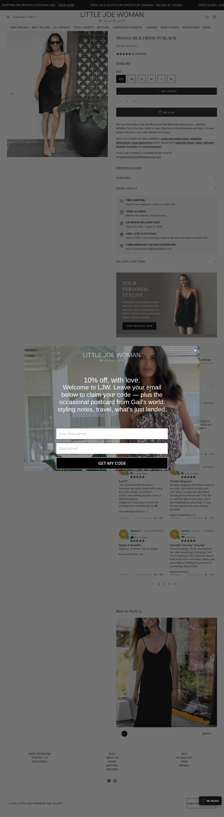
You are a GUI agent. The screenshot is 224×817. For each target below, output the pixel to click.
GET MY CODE (112, 463)
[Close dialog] (195, 350)
